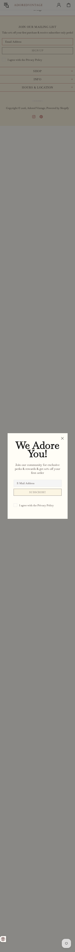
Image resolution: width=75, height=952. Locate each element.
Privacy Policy (45, 505)
